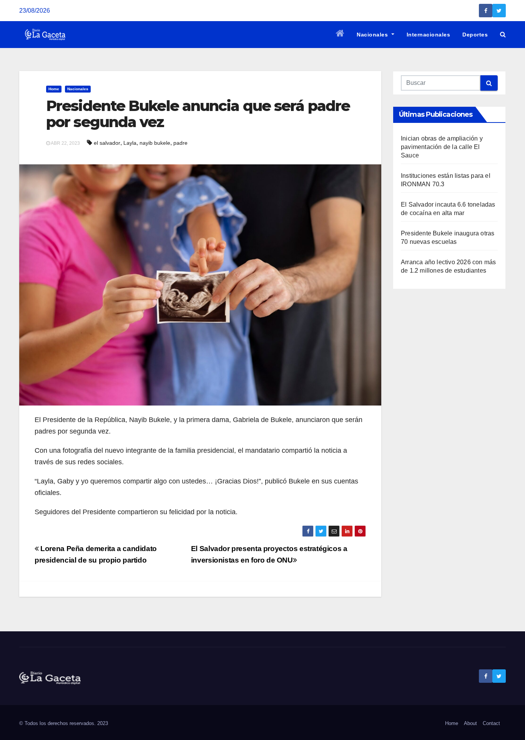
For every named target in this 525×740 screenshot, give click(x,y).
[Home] (340, 34)
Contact (491, 723)
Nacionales (373, 34)
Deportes (475, 34)
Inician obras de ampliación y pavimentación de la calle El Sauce (442, 147)
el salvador (107, 143)
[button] (503, 34)
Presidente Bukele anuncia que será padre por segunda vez (198, 114)
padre (180, 143)
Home (53, 89)
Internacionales (428, 34)
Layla (129, 143)
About (470, 723)
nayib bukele (155, 143)
